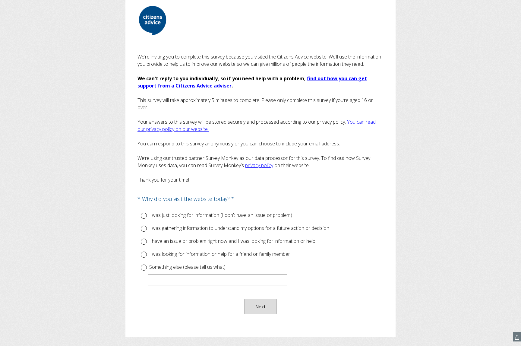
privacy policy (259, 165)
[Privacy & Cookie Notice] (517, 337)
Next (260, 306)
